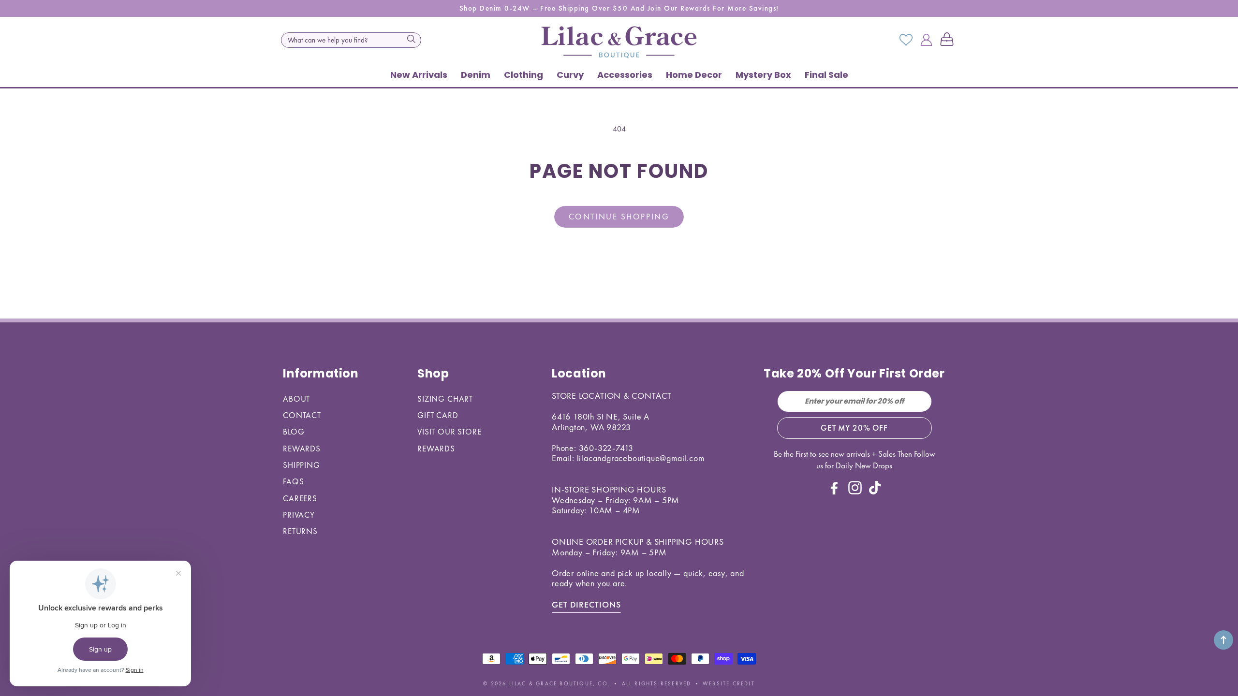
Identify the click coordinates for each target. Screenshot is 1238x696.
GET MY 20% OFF (854, 427)
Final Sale (826, 74)
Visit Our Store (449, 431)
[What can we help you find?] (411, 39)
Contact (302, 415)
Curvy (570, 74)
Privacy (299, 514)
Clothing (523, 74)
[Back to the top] (1223, 640)
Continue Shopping (619, 216)
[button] (949, 40)
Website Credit (729, 683)
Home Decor (694, 74)
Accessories (624, 74)
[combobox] (351, 40)
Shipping (301, 465)
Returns (300, 531)
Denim (475, 74)
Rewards (302, 448)
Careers (300, 498)
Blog (293, 431)
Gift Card (437, 415)
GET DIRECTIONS (586, 604)
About (296, 398)
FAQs (293, 481)
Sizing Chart (445, 398)
